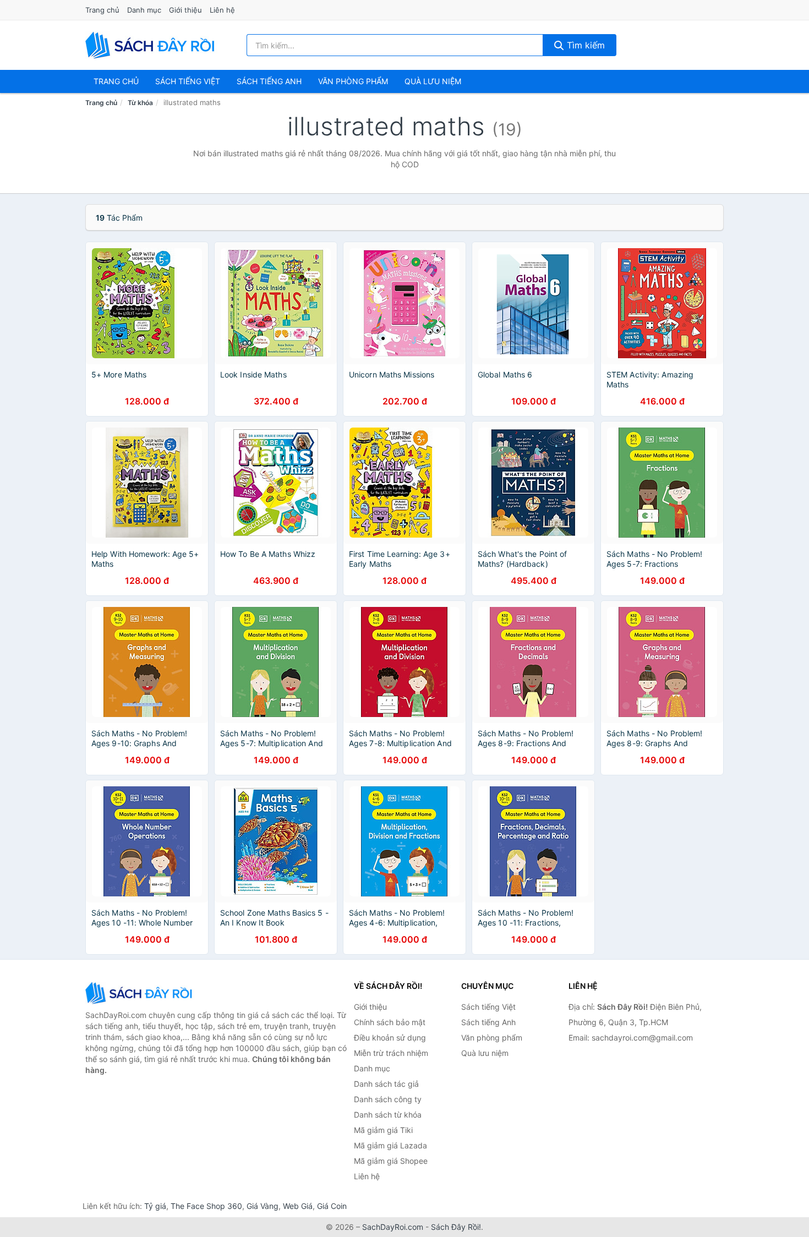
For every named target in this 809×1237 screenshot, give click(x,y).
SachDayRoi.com (392, 1226)
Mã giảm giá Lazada (390, 1145)
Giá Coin (332, 1206)
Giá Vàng (262, 1206)
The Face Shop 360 (206, 1206)
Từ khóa (140, 102)
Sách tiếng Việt (488, 1006)
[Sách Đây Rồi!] (140, 993)
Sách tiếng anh (269, 81)
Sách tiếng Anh (488, 1022)
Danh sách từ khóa (388, 1114)
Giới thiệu (185, 10)
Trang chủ (102, 10)
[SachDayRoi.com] (151, 45)
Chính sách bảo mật (389, 1022)
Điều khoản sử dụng (390, 1037)
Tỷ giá (155, 1206)
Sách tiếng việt (187, 81)
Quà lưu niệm (432, 81)
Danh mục (144, 10)
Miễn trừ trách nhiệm (391, 1053)
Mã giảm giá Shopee (391, 1160)
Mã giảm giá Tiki (383, 1130)
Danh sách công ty (388, 1099)
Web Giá (298, 1206)
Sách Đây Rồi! (456, 1226)
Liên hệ (222, 10)
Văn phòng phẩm (353, 81)
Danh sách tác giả (386, 1083)
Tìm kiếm (584, 45)
